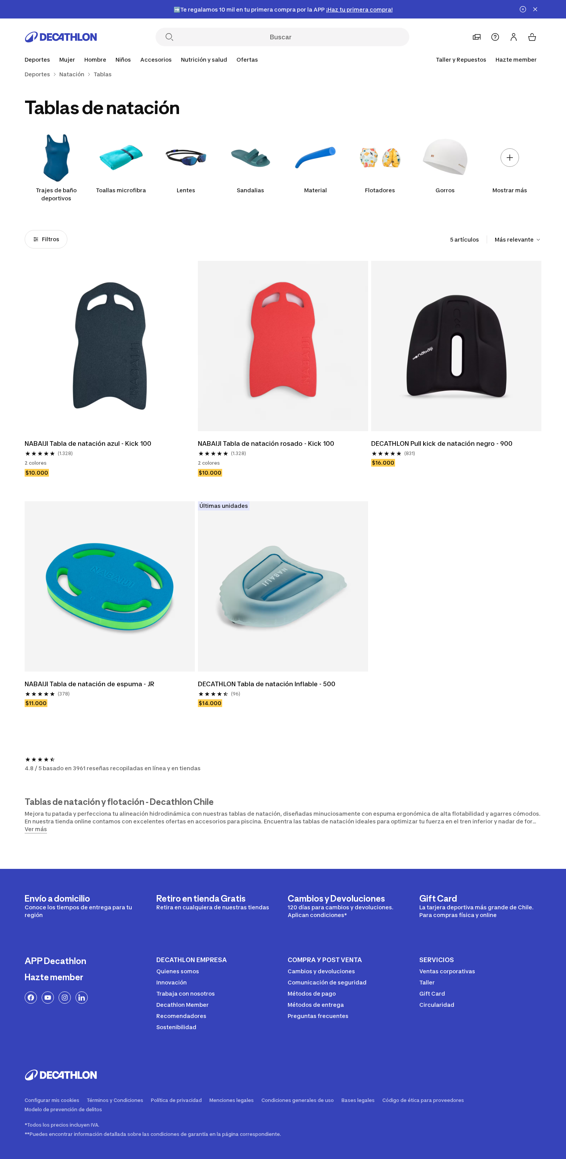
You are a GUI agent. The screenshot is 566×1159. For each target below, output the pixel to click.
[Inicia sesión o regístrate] (513, 37)
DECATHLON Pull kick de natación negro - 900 (441, 443)
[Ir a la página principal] (61, 37)
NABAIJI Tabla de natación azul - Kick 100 (88, 443)
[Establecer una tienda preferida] (476, 37)
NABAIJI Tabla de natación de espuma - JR (89, 684)
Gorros (445, 190)
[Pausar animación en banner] (523, 9)
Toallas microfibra (121, 190)
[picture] (110, 346)
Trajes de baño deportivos (56, 194)
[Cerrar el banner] (535, 9)
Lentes (186, 190)
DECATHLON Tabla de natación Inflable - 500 (266, 684)
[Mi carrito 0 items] (532, 37)
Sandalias (250, 190)
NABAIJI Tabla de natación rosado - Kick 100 (266, 443)
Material (315, 190)
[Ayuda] (495, 37)
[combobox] (518, 240)
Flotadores (380, 190)
